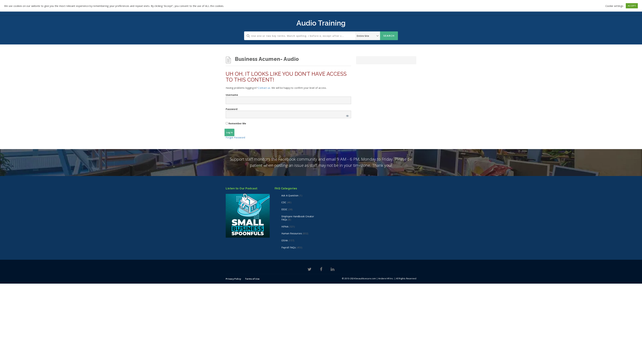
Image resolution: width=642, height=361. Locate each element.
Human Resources (291, 233)
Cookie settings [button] (614, 5)
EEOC (284, 209)
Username (232, 94)
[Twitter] (309, 269)
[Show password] (346, 115)
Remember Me (237, 123)
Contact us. (264, 87)
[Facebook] (321, 269)
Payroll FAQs (288, 247)
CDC (283, 202)
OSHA (284, 240)
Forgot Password (235, 137)
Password (231, 109)
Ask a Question (290, 195)
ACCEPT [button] (632, 5)
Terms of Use (252, 278)
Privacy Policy (233, 278)
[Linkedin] (332, 269)
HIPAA (285, 226)
